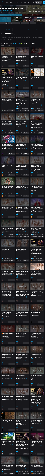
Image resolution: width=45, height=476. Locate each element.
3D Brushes (17, 23)
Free (30, 43)
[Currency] (33, 2)
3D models (10, 23)
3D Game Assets (25, 23)
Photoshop (32, 23)
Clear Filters (38, 29)
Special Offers (17, 43)
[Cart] (31, 2)
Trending (3, 43)
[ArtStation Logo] (2, 2)
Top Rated (26, 43)
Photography (4, 23)
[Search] (28, 2)
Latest (33, 43)
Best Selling (9, 43)
